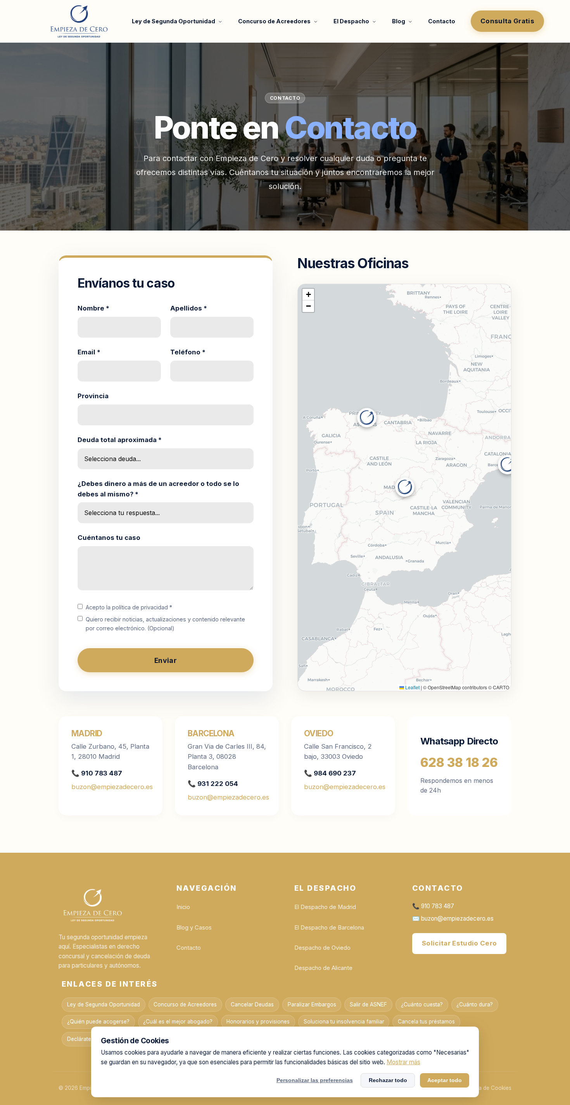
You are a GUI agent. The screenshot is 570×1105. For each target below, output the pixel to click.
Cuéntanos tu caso (109, 537)
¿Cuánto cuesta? (422, 1004)
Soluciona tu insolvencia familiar (344, 1021)
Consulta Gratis (507, 21)
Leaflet (412, 687)
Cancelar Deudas (252, 1004)
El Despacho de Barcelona (329, 927)
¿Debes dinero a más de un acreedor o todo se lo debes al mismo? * (158, 489)
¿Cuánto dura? (474, 1004)
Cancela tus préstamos (426, 1021)
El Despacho (351, 21)
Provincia (93, 396)
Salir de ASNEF (368, 1004)
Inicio (183, 907)
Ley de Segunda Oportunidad (174, 21)
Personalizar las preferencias (314, 1080)
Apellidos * (188, 308)
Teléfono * (188, 352)
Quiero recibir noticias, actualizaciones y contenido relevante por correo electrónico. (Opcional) (165, 623)
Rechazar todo (388, 1080)
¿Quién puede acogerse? (98, 1021)
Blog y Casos (194, 927)
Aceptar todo (444, 1080)
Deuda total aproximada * (120, 440)
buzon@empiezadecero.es (112, 787)
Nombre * (93, 308)
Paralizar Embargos (312, 1004)
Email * (89, 352)
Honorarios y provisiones (258, 1021)
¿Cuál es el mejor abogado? (177, 1021)
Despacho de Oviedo (322, 947)
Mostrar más (403, 1062)
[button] (405, 487)
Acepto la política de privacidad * (129, 607)
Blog (399, 21)
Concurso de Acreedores (275, 21)
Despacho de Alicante (323, 967)
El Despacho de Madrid (325, 907)
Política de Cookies (487, 1088)
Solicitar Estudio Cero (459, 943)
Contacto (441, 21)
